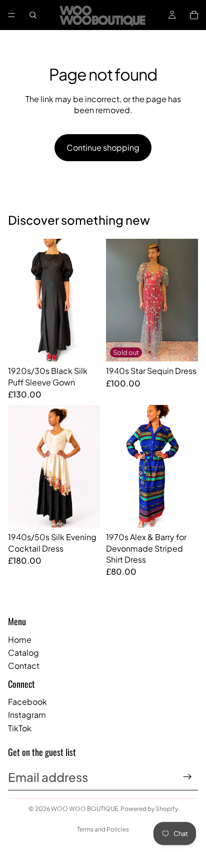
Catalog (23, 652)
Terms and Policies (103, 829)
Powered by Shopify (149, 808)
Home (20, 639)
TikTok (20, 728)
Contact (24, 665)
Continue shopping (103, 147)
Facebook (27, 701)
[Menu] (11, 15)
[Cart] (194, 15)
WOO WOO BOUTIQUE (84, 808)
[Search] (33, 15)
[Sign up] (187, 776)
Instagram (27, 714)
